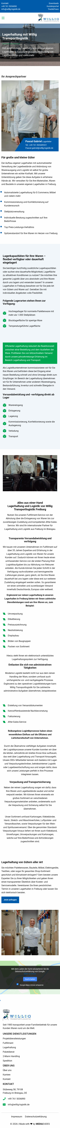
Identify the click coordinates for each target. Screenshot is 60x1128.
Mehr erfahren (30, 974)
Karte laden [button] (30, 979)
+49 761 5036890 (9, 6)
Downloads (54, 3)
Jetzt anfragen (10, 900)
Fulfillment (8, 1043)
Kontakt (6, 1079)
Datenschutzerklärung (36, 1117)
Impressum (16, 1117)
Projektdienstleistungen (14, 1039)
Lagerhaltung (9, 1047)
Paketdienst (8, 1052)
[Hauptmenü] (3, 18)
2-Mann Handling (11, 1056)
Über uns (7, 1070)
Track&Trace (53, 9)
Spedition (7, 1061)
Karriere (6, 1075)
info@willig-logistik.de (10, 9)
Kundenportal (53, 6)
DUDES (43, 1124)
